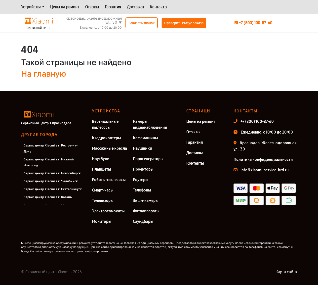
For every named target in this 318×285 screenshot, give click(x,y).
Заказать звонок (141, 23)
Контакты (158, 6)
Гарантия (113, 6)
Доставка (135, 6)
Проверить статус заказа (183, 23)
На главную (43, 74)
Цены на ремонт (64, 6)
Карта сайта (286, 272)
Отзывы (92, 6)
